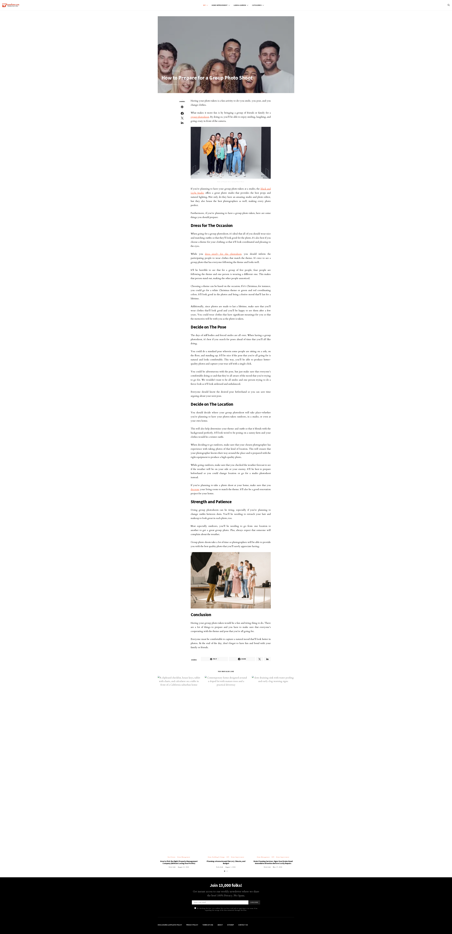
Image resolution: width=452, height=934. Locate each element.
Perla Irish (164, 84)
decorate (195, 489)
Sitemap (230, 925)
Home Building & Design (216, 857)
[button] (224, 871)
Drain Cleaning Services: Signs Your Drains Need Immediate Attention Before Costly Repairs (273, 862)
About (220, 925)
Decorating (175, 71)
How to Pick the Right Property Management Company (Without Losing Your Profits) (179, 862)
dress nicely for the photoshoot (223, 254)
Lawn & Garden (240, 5)
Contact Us (243, 925)
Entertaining (165, 71)
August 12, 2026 (183, 867)
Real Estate (171, 857)
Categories (257, 5)
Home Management (183, 857)
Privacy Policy (192, 925)
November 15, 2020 (177, 84)
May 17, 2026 (277, 867)
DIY (204, 5)
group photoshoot (200, 116)
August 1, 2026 (230, 867)
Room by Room (191, 71)
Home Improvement (220, 5)
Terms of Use (207, 925)
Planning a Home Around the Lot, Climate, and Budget (226, 862)
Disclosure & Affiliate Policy (170, 925)
